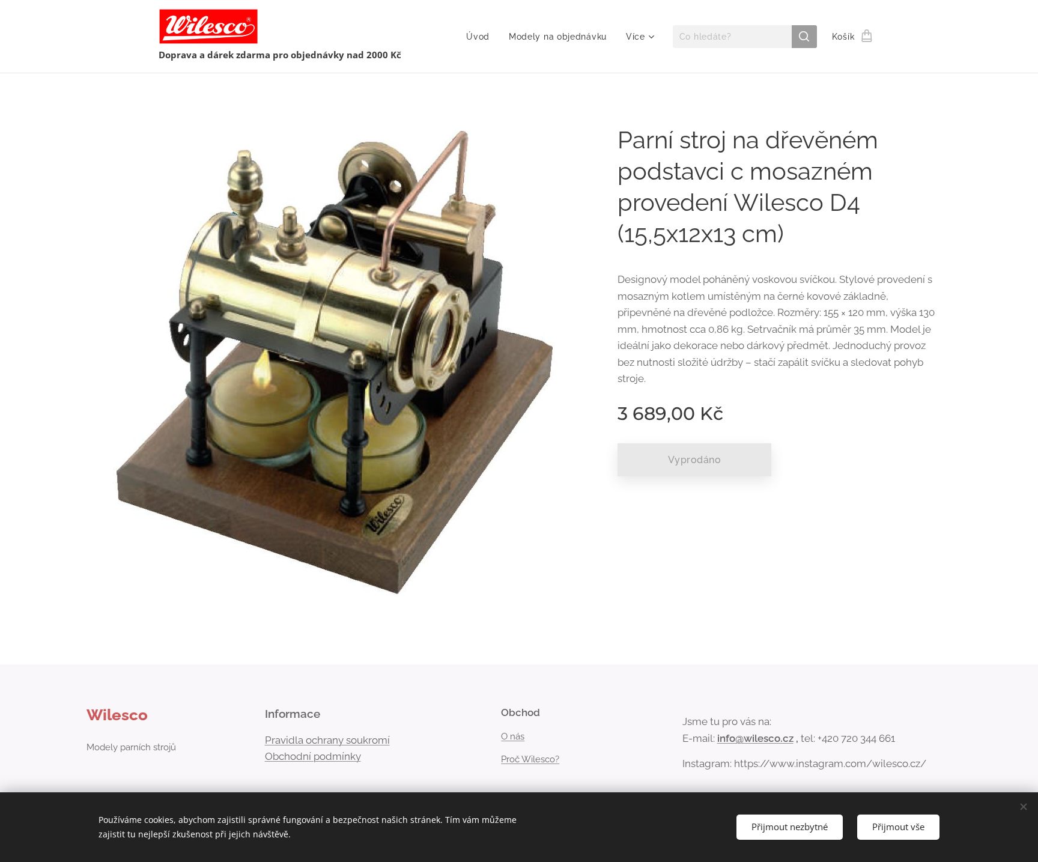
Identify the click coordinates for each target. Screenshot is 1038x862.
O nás (512, 736)
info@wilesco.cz (755, 738)
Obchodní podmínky (313, 756)
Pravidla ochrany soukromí (327, 740)
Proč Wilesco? (530, 759)
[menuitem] (481, 37)
